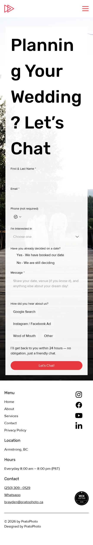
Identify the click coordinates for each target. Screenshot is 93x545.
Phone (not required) (24, 208)
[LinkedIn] (79, 426)
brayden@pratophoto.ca (23, 502)
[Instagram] (79, 394)
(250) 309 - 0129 (17, 487)
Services (11, 416)
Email (15, 188)
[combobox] (46, 236)
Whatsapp (12, 495)
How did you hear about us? (29, 303)
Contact (10, 423)
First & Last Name (23, 168)
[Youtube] (79, 415)
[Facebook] (79, 405)
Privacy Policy (15, 430)
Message (18, 272)
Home (9, 401)
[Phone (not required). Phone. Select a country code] (17, 216)
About (9, 409)
